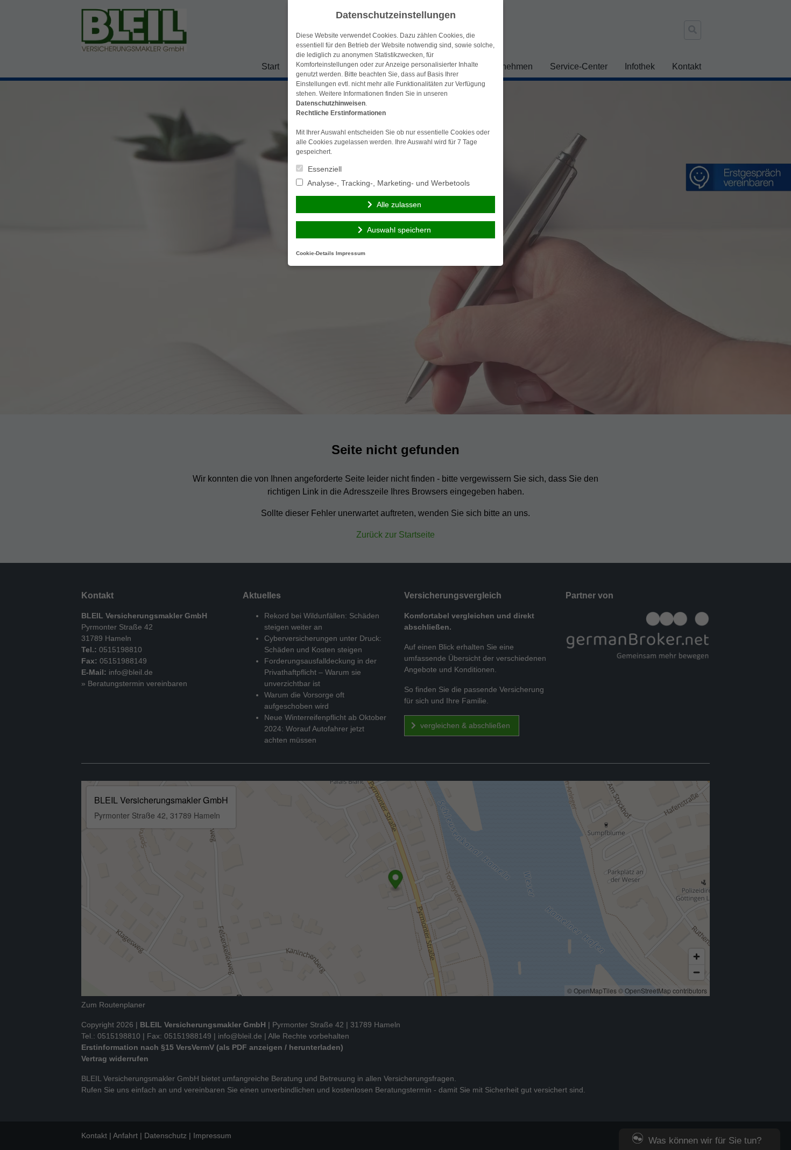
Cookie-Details (315, 253)
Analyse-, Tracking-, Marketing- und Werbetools (388, 183)
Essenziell (324, 169)
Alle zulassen (399, 204)
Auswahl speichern (399, 229)
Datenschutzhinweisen (330, 103)
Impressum (350, 253)
